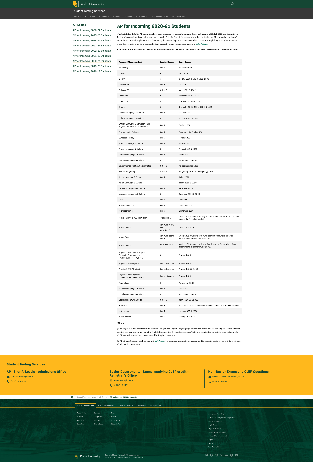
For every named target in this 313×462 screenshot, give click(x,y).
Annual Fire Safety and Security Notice (221, 417)
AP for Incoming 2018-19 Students (92, 71)
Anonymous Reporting (216, 414)
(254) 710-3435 (18, 381)
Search (113, 416)
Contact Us (77, 16)
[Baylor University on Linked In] (226, 456)
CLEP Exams (140, 16)
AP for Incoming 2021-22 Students (92, 55)
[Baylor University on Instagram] (215, 456)
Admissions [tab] (141, 405)
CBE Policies (90, 16)
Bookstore (80, 424)
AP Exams (103, 16)
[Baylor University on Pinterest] (231, 456)
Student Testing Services (89, 11)
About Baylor (81, 413)
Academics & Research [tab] (107, 405)
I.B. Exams (127, 16)
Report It (211, 439)
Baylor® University (119, 455)
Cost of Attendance (215, 421)
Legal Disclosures (214, 428)
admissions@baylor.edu (22, 376)
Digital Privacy (213, 425)
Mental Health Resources (217, 432)
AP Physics (160, 341)
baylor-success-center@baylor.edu (228, 376)
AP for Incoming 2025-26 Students (92, 35)
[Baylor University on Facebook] (210, 456)
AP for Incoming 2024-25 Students (92, 40)
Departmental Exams (159, 16)
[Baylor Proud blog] (205, 456)
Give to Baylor (99, 424)
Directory (97, 420)
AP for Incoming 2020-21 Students (92, 60)
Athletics (80, 416)
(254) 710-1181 (121, 385)
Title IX (210, 443)
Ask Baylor (80, 420)
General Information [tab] (85, 405)
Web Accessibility (214, 447)
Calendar (97, 413)
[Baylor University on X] (221, 456)
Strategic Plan (116, 424)
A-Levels (116, 16)
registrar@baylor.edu (123, 380)
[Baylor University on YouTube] (236, 456)
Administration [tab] (126, 405)
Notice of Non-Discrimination (218, 436)
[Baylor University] (88, 4)
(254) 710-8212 (219, 381)
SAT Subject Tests (178, 16)
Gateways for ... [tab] (156, 405)
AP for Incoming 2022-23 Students (92, 50)
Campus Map (98, 416)
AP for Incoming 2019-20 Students (92, 66)
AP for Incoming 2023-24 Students (92, 45)
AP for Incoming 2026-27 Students (92, 30)
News (113, 413)
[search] (233, 4)
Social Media (115, 420)
